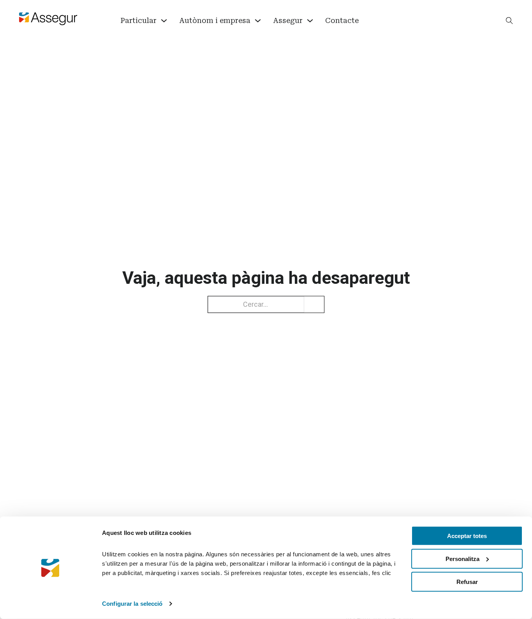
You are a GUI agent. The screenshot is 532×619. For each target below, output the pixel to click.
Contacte (342, 20)
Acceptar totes (467, 536)
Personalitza (462, 559)
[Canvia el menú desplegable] (163, 20)
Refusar (467, 581)
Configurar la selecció (132, 603)
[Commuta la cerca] (509, 20)
